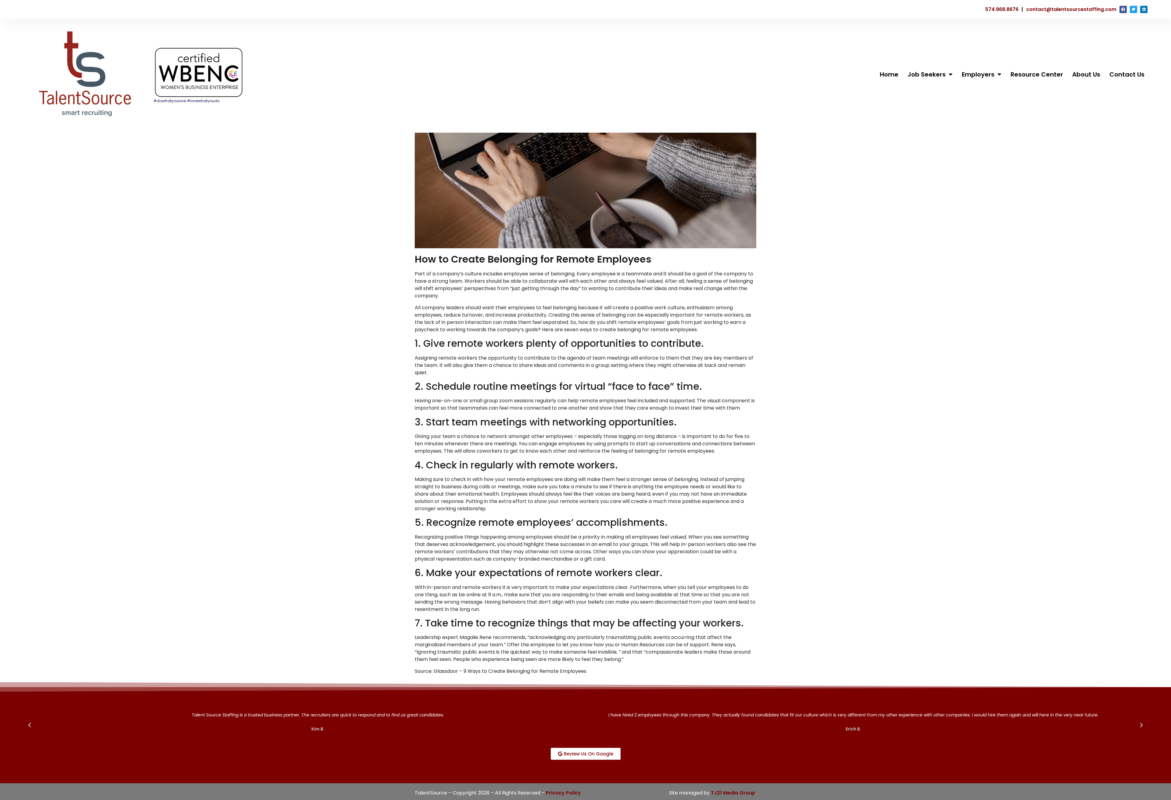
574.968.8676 (1002, 9)
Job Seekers (927, 74)
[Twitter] (1133, 9)
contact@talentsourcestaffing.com (1071, 9)
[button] (30, 725)
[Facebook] (1123, 9)
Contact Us (1126, 74)
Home (889, 74)
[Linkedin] (1144, 9)
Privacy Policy (563, 792)
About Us (1086, 74)
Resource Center (1037, 74)
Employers (978, 74)
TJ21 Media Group (733, 792)
